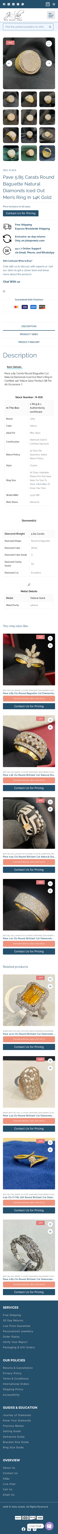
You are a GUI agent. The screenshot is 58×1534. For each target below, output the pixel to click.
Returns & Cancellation (18, 1367)
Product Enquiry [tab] (29, 342)
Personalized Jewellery (18, 1331)
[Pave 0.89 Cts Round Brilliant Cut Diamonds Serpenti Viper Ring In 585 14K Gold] (29, 1245)
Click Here (41, 484)
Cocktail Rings (27, 1031)
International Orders (16, 1383)
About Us (9, 1467)
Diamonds (33, 690)
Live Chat (9, 1483)
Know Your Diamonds (17, 1420)
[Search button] (50, 27)
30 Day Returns (13, 1320)
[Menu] (51, 15)
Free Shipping (12, 1315)
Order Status (11, 1336)
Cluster (24, 690)
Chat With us (11, 281)
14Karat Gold (20, 854)
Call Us (7, 1489)
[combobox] (25, 26)
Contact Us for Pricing (20, 213)
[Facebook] (4, 4)
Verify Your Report (15, 1341)
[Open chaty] (49, 1526)
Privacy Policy (12, 1373)
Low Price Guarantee (16, 1325)
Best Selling (8, 690)
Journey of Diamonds (17, 1415)
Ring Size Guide (13, 1447)
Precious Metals (13, 1425)
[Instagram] (18, 4)
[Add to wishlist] (4, 291)
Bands (17, 690)
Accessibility (11, 1394)
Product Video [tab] (29, 334)
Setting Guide (12, 1431)
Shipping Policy (13, 1389)
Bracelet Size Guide (16, 1442)
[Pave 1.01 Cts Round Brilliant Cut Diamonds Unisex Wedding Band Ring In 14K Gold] (29, 905)
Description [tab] (28, 326)
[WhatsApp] (22, 4)
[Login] (54, 4)
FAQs (6, 1478)
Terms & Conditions (16, 1378)
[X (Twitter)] (9, 4)
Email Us (8, 1494)
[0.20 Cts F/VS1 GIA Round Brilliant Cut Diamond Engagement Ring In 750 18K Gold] (29, 1164)
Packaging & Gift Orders (19, 1347)
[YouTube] (13, 4)
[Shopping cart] (47, 4)
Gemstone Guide (14, 1436)
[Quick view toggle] (50, 645)
